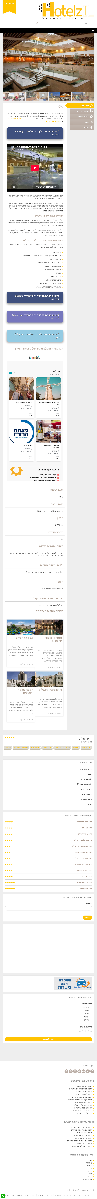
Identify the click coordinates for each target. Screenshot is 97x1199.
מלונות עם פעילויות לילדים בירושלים (79, 1141)
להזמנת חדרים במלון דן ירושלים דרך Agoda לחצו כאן (35, 336)
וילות (87, 1014)
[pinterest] (75, 1071)
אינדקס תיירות (86, 789)
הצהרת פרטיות (30, 1195)
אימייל (89, 904)
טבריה (90, 1168)
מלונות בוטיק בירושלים (84, 1086)
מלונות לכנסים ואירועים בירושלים (80, 1089)
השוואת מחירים (83, 111)
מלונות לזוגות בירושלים (84, 1094)
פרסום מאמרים (86, 799)
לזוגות (75, 747)
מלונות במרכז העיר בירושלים (82, 1097)
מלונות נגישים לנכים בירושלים (82, 1146)
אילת (90, 1160)
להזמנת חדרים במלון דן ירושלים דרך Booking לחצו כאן (37, 133)
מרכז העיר (47, 747)
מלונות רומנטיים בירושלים (83, 1102)
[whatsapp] (71, 1071)
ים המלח (89, 1163)
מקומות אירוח (9, 4)
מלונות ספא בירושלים (84, 1133)
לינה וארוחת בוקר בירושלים (82, 1111)
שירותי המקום (83, 117)
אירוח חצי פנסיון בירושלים (83, 1108)
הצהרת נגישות (17, 1195)
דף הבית (86, 1195)
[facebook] (92, 1071)
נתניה (90, 1171)
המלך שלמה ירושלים (25, 691)
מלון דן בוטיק (24, 119)
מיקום (86, 128)
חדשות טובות (87, 794)
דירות (87, 1011)
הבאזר (89, 804)
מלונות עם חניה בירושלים (83, 1138)
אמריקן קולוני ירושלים (53, 639)
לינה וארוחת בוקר (62, 747)
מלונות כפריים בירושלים (84, 1092)
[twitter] (88, 1071)
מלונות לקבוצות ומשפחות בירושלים (80, 1100)
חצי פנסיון (86, 747)
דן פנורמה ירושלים (53, 121)
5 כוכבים (77, 1195)
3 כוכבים (58, 1195)
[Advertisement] (48, 948)
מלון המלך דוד (13, 119)
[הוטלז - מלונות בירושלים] (48, 10)
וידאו (87, 122)
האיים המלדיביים (85, 769)
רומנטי (7, 747)
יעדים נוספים (87, 1179)
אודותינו (40, 1195)
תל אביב (89, 1166)
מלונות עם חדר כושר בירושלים (81, 1127)
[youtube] (79, 1071)
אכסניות (86, 1008)
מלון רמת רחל (24, 637)
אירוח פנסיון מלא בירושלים (83, 1105)
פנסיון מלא (35, 747)
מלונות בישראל (86, 779)
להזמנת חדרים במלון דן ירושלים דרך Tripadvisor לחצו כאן (35, 317)
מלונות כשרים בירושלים (84, 1144)
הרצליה (89, 1177)
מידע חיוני (85, 106)
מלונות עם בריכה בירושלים (83, 1135)
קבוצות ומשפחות (20, 747)
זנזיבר (90, 774)
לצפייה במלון (27, 664)
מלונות (86, 1017)
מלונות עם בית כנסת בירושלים (81, 1130)
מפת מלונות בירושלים (84, 1113)
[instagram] (66, 1071)
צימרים (86, 1020)
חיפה (90, 1174)
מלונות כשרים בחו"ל (84, 784)
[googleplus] (84, 1071)
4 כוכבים (67, 1195)
